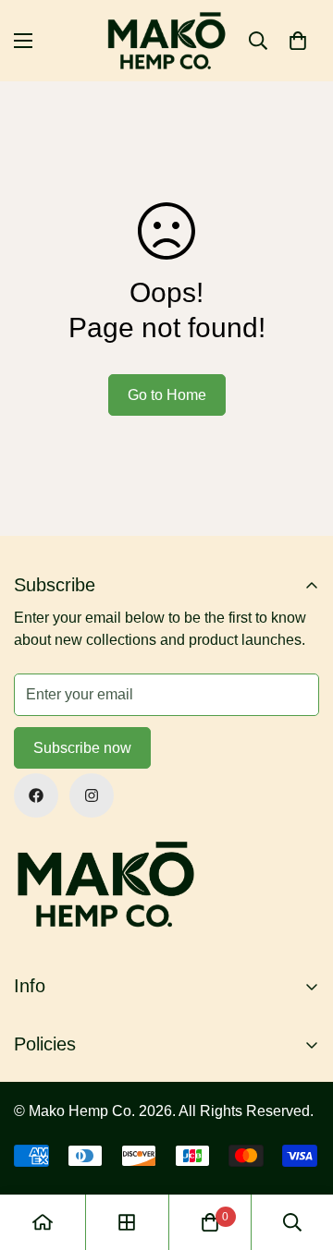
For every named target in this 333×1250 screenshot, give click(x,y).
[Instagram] (91, 795)
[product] (42, 1222)
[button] (298, 40)
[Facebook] (36, 795)
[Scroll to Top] (299, 1152)
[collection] (126, 1222)
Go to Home (167, 395)
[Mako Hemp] (166, 40)
